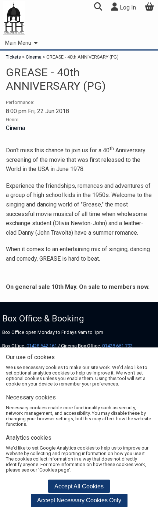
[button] (98, 7)
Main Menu (18, 43)
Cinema (34, 57)
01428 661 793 (117, 346)
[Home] (14, 18)
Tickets (14, 57)
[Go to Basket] (149, 7)
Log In (127, 7)
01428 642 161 (41, 346)
